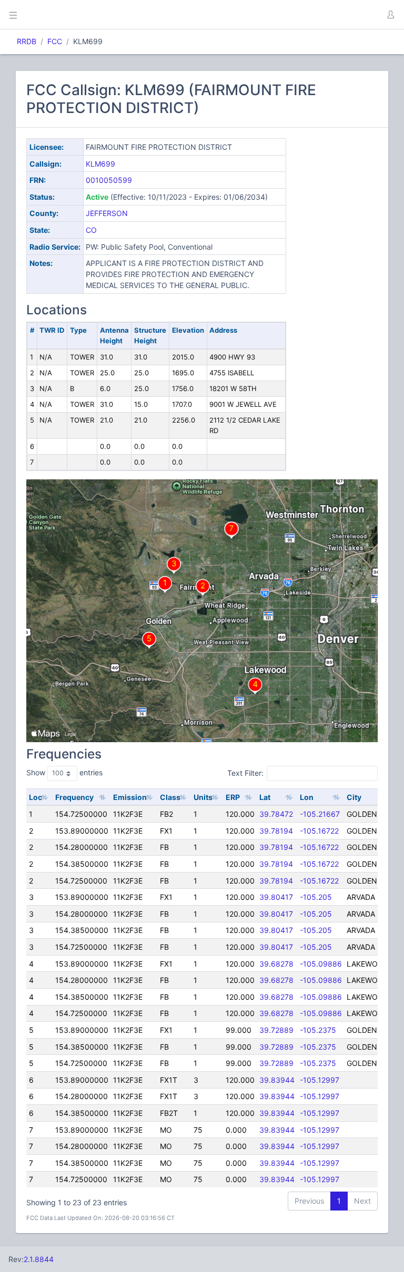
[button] (390, 14)
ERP (233, 797)
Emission (130, 797)
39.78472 (276, 813)
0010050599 (109, 180)
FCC (54, 41)
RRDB (26, 41)
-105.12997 (319, 1079)
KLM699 (100, 163)
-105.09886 (321, 963)
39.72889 (276, 1029)
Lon (307, 797)
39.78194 (276, 830)
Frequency (74, 797)
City (354, 797)
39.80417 (276, 897)
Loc (35, 797)
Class (170, 797)
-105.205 (316, 897)
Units (203, 797)
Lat (264, 797)
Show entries (64, 772)
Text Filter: (245, 772)
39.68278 (276, 963)
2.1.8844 (39, 1259)
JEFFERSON (107, 213)
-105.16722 (319, 830)
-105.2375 (318, 1029)
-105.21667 (320, 813)
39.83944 (277, 1079)
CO (91, 229)
